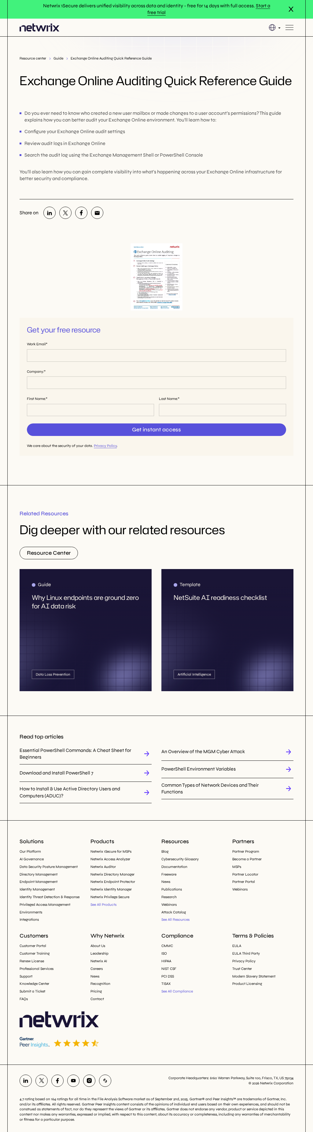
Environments (31, 912)
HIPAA (166, 961)
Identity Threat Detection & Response (49, 897)
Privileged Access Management (45, 904)
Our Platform (30, 851)
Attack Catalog (173, 912)
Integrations (29, 919)
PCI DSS (167, 976)
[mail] (97, 213)
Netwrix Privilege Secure (109, 897)
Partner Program (245, 851)
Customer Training (35, 953)
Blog (164, 851)
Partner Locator (245, 874)
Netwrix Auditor (103, 867)
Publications (171, 889)
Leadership (99, 953)
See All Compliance (177, 991)
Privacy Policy (105, 446)
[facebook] (81, 213)
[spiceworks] (105, 1081)
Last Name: (168, 399)
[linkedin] (49, 213)
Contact (97, 999)
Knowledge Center (34, 983)
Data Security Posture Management (49, 867)
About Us (97, 946)
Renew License (32, 961)
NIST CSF (168, 969)
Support (26, 976)
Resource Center (49, 553)
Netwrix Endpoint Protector (112, 882)
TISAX (166, 983)
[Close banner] (291, 9)
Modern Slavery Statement (253, 976)
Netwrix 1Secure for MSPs (110, 851)
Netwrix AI (98, 961)
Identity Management (37, 889)
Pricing (96, 991)
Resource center (33, 58)
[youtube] (73, 1081)
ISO (164, 953)
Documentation (174, 867)
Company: (35, 371)
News (165, 882)
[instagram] (89, 1081)
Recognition (100, 983)
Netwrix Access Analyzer (110, 859)
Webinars (169, 904)
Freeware (168, 874)
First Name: (36, 399)
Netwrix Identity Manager (111, 889)
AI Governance (32, 859)
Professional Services (36, 969)
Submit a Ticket (32, 991)
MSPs (236, 867)
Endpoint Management (38, 882)
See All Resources (175, 919)
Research (169, 897)
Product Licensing (247, 983)
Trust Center (242, 969)
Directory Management (38, 874)
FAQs (24, 999)
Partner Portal (243, 882)
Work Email (36, 344)
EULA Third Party (246, 953)
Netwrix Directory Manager (112, 874)
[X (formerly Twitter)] (65, 213)
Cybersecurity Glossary (180, 859)
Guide (58, 58)
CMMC (167, 946)
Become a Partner (247, 859)
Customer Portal (33, 946)
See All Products (103, 904)
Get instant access (156, 429)
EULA (236, 946)
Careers (96, 969)
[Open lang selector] (275, 27)
